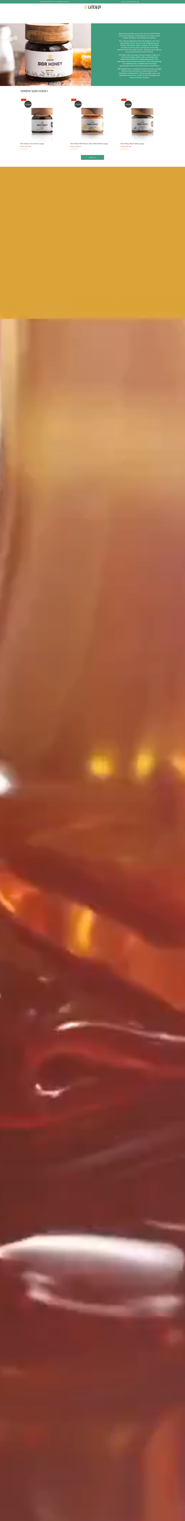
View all (92, 157)
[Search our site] (153, 7)
